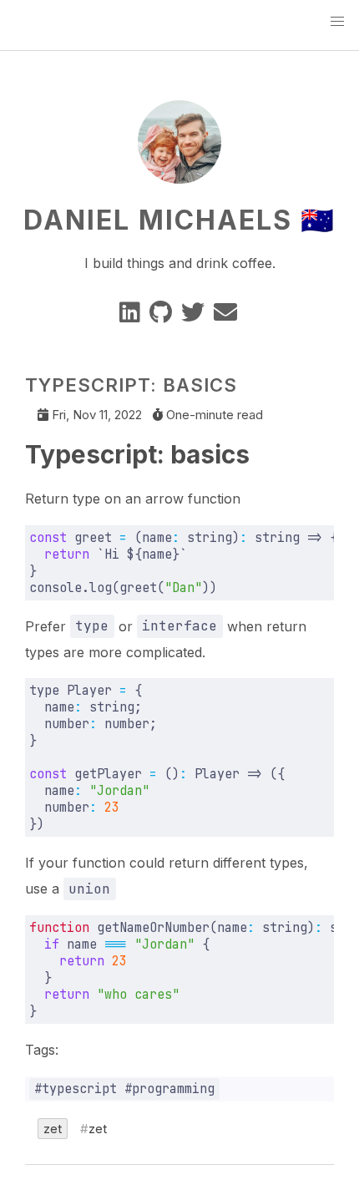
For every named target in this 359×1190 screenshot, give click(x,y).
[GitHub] (161, 316)
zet (52, 1129)
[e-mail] (227, 316)
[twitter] (194, 316)
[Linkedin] (131, 316)
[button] (337, 21)
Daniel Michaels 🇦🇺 (179, 220)
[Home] (179, 174)
